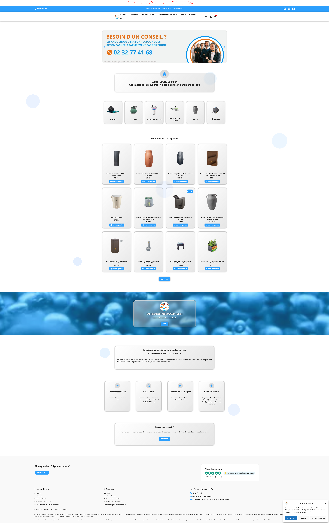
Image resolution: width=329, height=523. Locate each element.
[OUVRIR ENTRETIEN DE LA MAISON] (176, 15)
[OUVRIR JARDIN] (185, 15)
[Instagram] (289, 9)
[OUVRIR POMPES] (137, 15)
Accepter (290, 518)
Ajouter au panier (116, 181)
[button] (325, 503)
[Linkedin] (293, 9)
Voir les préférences (318, 518)
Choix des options (148, 181)
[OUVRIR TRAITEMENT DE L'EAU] (156, 15)
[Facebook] (285, 9)
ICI (192, 4)
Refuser (303, 518)
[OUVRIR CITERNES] (127, 15)
